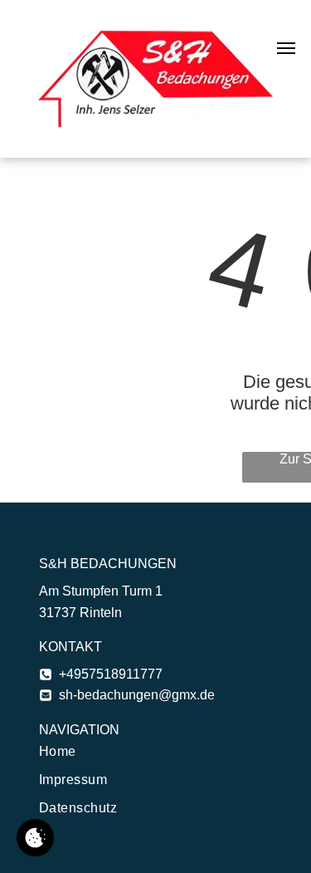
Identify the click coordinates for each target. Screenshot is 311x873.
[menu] (286, 48)
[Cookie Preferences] (35, 837)
